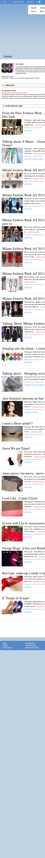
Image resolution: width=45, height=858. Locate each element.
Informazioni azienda (32, 647)
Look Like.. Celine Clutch (19, 498)
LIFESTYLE (28, 130)
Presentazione (30, 643)
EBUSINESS (40, 385)
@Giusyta (10, 76)
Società (33, 8)
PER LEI (35, 412)
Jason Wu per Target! (16, 448)
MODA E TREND (38, 159)
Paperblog (13, 9)
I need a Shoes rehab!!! (17, 423)
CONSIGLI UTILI (29, 385)
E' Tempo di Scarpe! (16, 598)
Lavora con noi (7, 647)
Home (4, 2)
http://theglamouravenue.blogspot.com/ (14, 92)
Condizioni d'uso (30, 645)
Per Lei (33, 11)
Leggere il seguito (38, 178)
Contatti (5, 645)
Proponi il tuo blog (18, 2)
